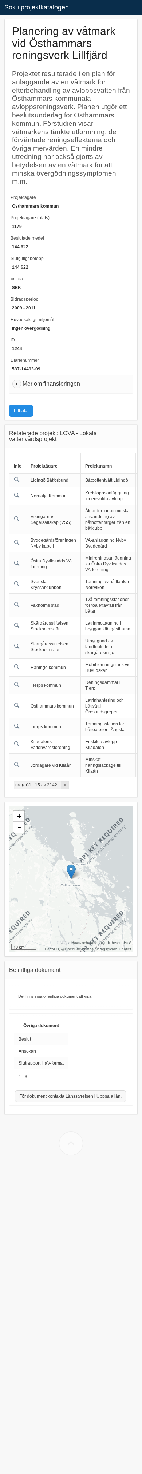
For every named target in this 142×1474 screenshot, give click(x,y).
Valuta (17, 278)
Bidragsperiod (25, 299)
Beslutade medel (27, 238)
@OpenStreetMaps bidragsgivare (89, 949)
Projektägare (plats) (30, 217)
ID (13, 340)
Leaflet (125, 949)
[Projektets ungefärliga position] (71, 871)
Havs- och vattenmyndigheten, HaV (101, 942)
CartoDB (52, 949)
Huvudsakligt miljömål (32, 319)
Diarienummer (25, 360)
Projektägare (23, 197)
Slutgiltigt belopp (27, 258)
